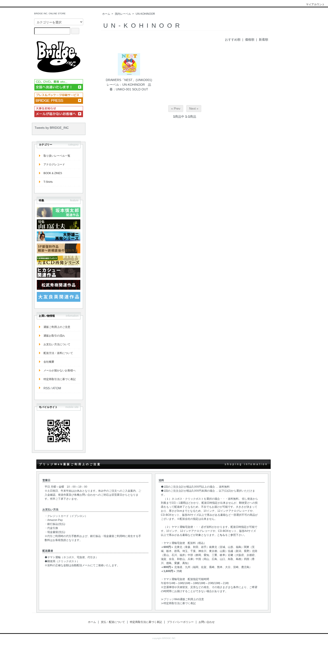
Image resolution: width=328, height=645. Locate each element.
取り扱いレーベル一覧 (57, 155)
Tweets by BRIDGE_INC (52, 127)
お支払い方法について (57, 344)
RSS (47, 388)
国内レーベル (123, 13)
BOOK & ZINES (53, 173)
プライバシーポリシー (180, 622)
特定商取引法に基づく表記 (60, 379)
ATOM (56, 388)
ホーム (106, 13)
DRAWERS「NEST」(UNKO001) (129, 80)
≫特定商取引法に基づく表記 (178, 603)
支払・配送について (113, 622)
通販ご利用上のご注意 (57, 327)
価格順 (249, 39)
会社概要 (49, 361)
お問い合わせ (207, 622)
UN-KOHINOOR (145, 13)
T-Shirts (48, 181)
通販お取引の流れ (54, 335)
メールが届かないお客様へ (60, 370)
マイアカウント (315, 4)
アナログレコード (54, 164)
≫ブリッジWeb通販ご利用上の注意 (182, 599)
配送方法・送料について (58, 353)
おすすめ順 (233, 39)
